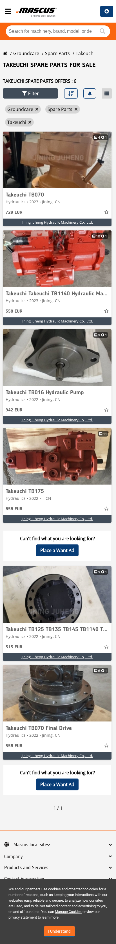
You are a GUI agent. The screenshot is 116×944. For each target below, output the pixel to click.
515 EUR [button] (14, 647)
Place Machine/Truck (106, 11)
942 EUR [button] (14, 410)
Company (13, 856)
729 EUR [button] (14, 212)
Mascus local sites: (32, 844)
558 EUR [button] (14, 311)
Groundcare (26, 53)
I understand (59, 931)
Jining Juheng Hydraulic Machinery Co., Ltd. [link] (57, 222)
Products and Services (26, 867)
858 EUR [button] (14, 509)
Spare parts (57, 53)
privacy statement (22, 917)
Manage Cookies (68, 912)
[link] (57, 160)
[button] (30, 93)
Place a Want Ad (57, 550)
